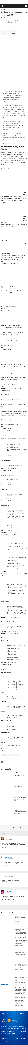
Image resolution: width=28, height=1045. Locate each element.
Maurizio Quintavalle (10, 32)
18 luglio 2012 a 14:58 (9, 858)
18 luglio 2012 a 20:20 (9, 876)
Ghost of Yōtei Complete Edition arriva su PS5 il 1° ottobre (19, 1002)
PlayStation (8, 6)
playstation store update (15, 754)
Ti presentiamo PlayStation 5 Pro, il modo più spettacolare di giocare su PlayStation (21, 917)
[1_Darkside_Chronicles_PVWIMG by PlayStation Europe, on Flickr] (11, 72)
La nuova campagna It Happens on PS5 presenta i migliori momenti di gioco (21, 942)
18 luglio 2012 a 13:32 (9, 839)
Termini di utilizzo (5, 1038)
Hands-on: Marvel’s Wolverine (20, 952)
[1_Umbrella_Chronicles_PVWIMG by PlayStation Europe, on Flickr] (11, 47)
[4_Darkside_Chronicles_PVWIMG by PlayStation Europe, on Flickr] (11, 84)
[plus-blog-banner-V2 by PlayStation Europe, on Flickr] (11, 181)
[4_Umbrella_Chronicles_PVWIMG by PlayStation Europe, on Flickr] (11, 58)
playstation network (5, 754)
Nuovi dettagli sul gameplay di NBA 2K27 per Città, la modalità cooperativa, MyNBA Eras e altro (21, 965)
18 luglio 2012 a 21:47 (9, 892)
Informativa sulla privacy (20, 1038)
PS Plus (14, 105)
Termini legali (4, 1041)
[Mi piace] (18, 923)
